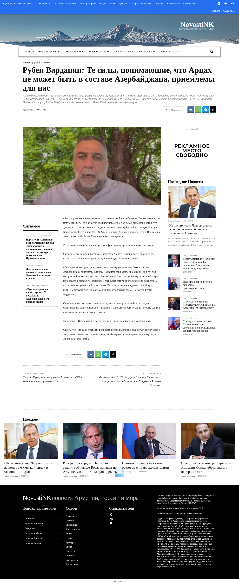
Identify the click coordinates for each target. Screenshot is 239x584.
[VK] (190, 109)
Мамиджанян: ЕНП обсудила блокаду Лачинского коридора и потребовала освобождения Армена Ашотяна (130, 381)
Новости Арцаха (30, 63)
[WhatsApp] (198, 109)
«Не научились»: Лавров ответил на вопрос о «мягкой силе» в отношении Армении (190, 229)
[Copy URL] (213, 109)
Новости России (32, 285)
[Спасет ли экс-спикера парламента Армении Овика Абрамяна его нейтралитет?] (174, 303)
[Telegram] (218, 3)
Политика (45, 63)
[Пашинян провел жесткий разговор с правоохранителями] (174, 283)
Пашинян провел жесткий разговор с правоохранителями (145, 465)
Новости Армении (33, 236)
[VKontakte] (225, 3)
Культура (29, 265)
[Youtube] (232, 3)
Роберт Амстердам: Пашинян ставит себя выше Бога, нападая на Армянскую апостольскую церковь (90, 467)
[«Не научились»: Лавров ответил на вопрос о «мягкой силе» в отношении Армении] (192, 202)
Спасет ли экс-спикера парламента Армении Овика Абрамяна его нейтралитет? (199, 304)
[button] (211, 51)
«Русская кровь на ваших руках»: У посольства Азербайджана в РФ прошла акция (38, 295)
